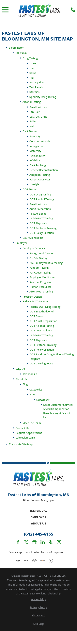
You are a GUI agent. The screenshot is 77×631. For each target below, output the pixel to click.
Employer (21, 243)
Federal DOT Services (35, 301)
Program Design (32, 296)
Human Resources (40, 287)
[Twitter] (26, 542)
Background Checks (41, 253)
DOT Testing (30, 189)
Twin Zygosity (37, 155)
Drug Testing (30, 58)
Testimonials (30, 374)
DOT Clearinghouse (41, 363)
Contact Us (22, 428)
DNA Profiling (37, 165)
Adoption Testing (39, 175)
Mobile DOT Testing (41, 218)
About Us (21, 379)
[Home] (39, 10)
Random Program (40, 282)
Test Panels (36, 87)
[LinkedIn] (42, 542)
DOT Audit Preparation (43, 321)
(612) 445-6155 (38, 534)
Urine (32, 63)
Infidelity (34, 160)
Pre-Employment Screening (46, 263)
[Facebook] (18, 542)
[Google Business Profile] (34, 542)
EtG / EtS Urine (38, 116)
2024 (32, 394)
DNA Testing (30, 131)
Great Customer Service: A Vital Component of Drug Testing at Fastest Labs (58, 411)
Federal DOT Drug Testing (44, 307)
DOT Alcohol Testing (41, 199)
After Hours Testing (41, 291)
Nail (31, 77)
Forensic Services (39, 179)
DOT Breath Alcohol (41, 311)
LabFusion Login (25, 437)
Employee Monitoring (42, 277)
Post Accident (37, 213)
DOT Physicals (38, 223)
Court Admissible (39, 141)
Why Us (20, 369)
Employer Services (34, 248)
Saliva (32, 73)
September (43, 399)
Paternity (34, 136)
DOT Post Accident (40, 330)
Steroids (34, 92)
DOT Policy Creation (41, 233)
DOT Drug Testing (40, 194)
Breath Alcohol (38, 107)
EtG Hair (34, 112)
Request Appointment (29, 433)
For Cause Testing (40, 272)
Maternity (35, 151)
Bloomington (16, 47)
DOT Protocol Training (42, 228)
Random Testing (39, 267)
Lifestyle (34, 184)
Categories (35, 389)
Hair (32, 68)
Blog (25, 384)
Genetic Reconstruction (43, 170)
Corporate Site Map (21, 444)
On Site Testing (38, 258)
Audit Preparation (40, 209)
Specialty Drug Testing (42, 97)
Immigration (36, 146)
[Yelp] (51, 542)
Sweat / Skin (36, 82)
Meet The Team (32, 423)
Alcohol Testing (32, 102)
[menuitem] (38, 599)
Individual (21, 53)
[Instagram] (59, 542)
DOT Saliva (36, 316)
